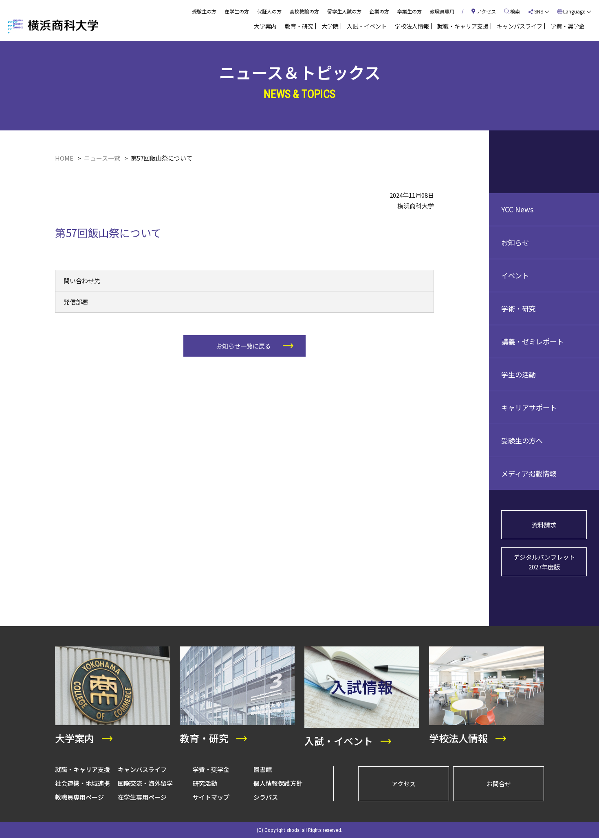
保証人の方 (269, 11)
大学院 (330, 26)
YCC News (517, 209)
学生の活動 (518, 374)
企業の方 (379, 11)
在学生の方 (237, 11)
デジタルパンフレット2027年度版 (544, 562)
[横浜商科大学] (53, 26)
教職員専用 (442, 11)
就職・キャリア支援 (82, 769)
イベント (515, 275)
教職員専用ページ (79, 797)
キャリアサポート (529, 407)
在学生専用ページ (142, 797)
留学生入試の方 (344, 11)
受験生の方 (204, 11)
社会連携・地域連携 (82, 783)
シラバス (265, 797)
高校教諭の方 (304, 11)
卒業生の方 (409, 11)
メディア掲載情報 (528, 473)
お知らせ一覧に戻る (243, 346)
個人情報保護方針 (277, 783)
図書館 (262, 769)
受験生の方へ (522, 440)
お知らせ (515, 242)
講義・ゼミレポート (532, 341)
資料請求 (544, 524)
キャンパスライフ (142, 769)
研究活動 (205, 783)
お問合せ (499, 783)
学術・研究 (518, 308)
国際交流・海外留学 (145, 783)
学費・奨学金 (211, 769)
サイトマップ (211, 797)
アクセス (404, 783)
